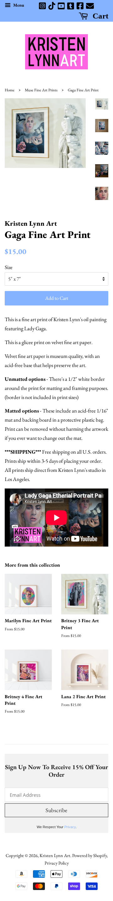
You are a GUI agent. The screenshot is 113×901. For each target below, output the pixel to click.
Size (9, 267)
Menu (18, 5)
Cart (99, 15)
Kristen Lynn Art (55, 855)
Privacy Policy (57, 863)
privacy (70, 827)
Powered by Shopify (89, 855)
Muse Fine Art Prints (41, 90)
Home (9, 90)
